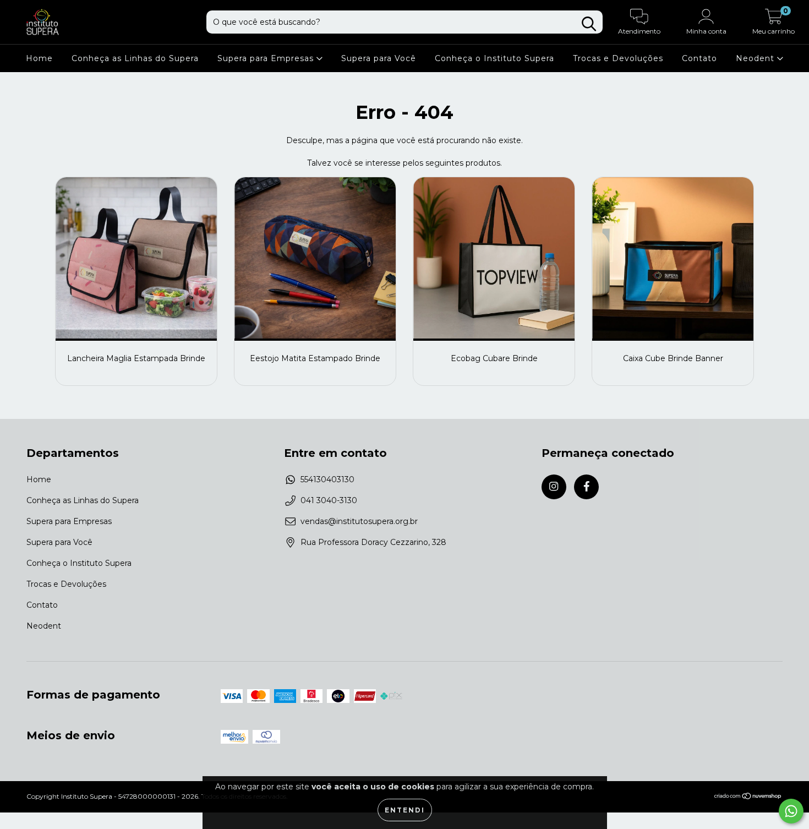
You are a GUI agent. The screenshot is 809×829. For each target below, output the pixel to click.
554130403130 (327, 479)
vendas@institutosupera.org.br (359, 521)
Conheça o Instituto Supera (494, 58)
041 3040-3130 (328, 500)
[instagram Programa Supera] (554, 487)
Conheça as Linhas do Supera (135, 58)
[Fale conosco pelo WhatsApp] (791, 811)
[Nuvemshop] (748, 797)
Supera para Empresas (266, 58)
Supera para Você (378, 58)
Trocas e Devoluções (618, 58)
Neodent (756, 58)
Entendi (405, 810)
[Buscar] (589, 24)
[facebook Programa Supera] (586, 487)
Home (39, 58)
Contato (699, 58)
